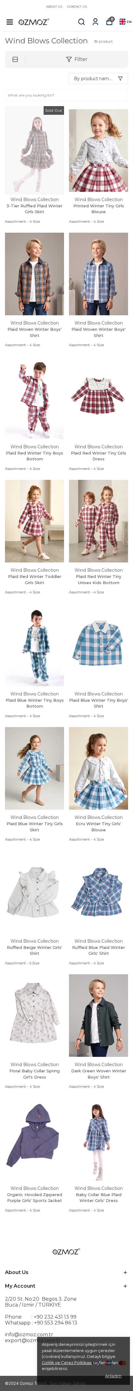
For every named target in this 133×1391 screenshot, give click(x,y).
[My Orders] (95, 22)
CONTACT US (77, 7)
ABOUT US (54, 7)
